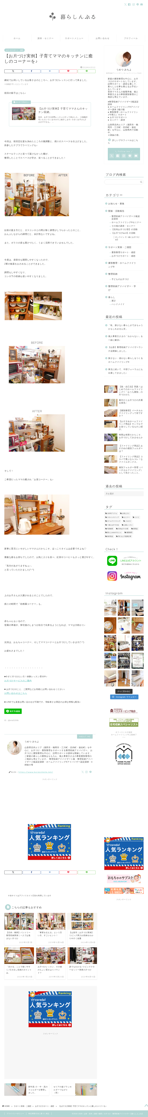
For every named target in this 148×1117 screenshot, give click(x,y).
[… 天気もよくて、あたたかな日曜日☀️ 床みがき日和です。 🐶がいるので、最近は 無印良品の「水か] (124, 678)
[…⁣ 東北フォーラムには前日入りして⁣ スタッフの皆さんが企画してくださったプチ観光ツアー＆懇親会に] (110, 661)
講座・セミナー (46, 38)
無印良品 (110, 536)
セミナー (127, 517)
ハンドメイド (118, 304)
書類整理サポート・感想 (123, 252)
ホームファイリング (113, 521)
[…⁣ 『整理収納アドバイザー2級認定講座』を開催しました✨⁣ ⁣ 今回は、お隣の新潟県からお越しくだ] (138, 608)
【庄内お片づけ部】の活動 (125, 229)
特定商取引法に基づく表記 (38, 1113)
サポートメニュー (74, 38)
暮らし (111, 297)
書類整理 (129, 532)
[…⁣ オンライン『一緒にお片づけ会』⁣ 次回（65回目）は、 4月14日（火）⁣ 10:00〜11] (138, 678)
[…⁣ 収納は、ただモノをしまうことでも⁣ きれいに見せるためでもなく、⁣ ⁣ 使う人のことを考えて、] (110, 625)
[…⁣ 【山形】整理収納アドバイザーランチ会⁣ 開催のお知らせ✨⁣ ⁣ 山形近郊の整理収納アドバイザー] (138, 661)
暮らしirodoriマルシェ (114, 532)
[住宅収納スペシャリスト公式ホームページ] (124, 722)
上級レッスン (128, 525)
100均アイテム (112, 513)
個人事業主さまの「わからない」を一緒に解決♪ (125, 338)
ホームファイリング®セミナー (126, 222)
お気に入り (125, 513)
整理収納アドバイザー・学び (122, 288)
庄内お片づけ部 (123, 528)
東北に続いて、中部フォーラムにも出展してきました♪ (125, 371)
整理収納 (113, 274)
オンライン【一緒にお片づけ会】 (127, 238)
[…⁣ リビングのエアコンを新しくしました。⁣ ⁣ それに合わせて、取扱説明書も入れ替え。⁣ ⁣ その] (110, 678)
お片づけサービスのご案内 (18, 680)
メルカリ (128, 521)
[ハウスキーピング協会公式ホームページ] (124, 711)
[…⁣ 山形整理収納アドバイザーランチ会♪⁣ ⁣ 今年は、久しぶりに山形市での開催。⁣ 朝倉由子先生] (110, 643)
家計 (114, 301)
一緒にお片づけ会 (113, 525)
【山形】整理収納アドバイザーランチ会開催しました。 (125, 349)
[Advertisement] (50, 799)
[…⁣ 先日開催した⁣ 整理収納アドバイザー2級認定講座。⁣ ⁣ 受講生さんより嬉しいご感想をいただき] (110, 608)
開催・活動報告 (116, 211)
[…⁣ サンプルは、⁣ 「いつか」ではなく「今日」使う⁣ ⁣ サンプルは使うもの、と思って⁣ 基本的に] (124, 625)
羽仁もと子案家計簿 (124, 536)
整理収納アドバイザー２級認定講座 (126, 217)
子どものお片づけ (120, 279)
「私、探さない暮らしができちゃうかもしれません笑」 (125, 327)
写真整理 (110, 528)
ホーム (17, 38)
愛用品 (135, 528)
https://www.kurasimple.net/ (35, 772)
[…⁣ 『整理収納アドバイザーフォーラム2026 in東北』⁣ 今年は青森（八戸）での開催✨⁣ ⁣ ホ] (124, 661)
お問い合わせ (103, 38)
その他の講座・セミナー (123, 226)
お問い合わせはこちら (15, 693)
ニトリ (137, 517)
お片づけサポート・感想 (14, 50)
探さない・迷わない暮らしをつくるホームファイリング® (125, 360)
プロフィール (131, 38)
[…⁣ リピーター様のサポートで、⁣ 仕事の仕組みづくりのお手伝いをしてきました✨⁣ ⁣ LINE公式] (138, 625)
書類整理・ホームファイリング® (122, 265)
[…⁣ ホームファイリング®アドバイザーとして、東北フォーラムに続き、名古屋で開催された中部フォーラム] (138, 643)
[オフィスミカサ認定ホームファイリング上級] (124, 754)
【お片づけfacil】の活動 (123, 233)
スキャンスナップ (113, 517)
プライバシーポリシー (15, 1113)
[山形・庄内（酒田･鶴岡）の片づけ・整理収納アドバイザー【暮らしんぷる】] (74, 32)
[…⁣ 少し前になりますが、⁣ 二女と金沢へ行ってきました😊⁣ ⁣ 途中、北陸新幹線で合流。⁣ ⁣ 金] (124, 608)
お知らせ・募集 (116, 203)
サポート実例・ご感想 (119, 247)
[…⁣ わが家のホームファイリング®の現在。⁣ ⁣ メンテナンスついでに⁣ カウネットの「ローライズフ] (124, 643)
